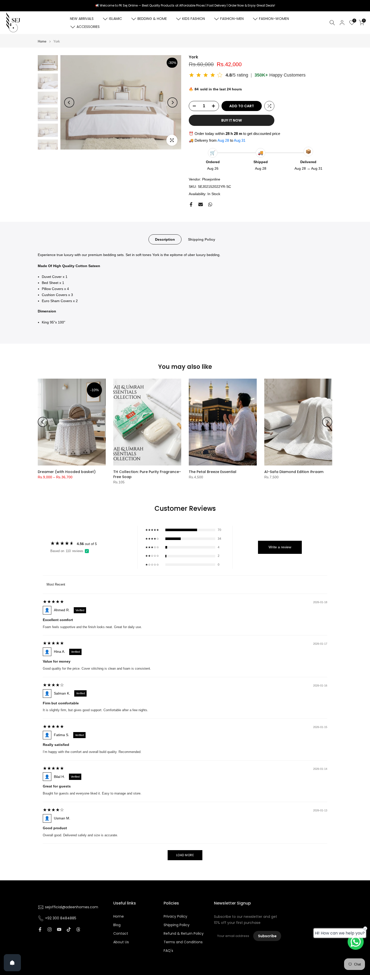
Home (42, 41)
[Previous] (69, 102)
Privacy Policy (175, 916)
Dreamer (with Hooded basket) (67, 471)
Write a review (280, 547)
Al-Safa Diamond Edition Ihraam (293, 471)
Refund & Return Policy (184, 933)
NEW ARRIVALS (82, 18)
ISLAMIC (115, 18)
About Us (121, 942)
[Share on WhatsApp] (210, 204)
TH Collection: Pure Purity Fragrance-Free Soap (147, 474)
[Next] (172, 102)
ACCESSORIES (88, 26)
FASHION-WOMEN (274, 18)
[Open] (12, 962)
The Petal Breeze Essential (212, 471)
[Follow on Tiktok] (68, 929)
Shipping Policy (201, 239)
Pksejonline (211, 179)
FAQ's (168, 950)
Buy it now (231, 120)
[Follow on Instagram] (49, 929)
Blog (117, 925)
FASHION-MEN (232, 18)
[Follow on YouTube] (59, 929)
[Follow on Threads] (78, 929)
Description (165, 239)
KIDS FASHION (193, 18)
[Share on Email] (200, 204)
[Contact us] (356, 942)
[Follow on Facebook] (40, 929)
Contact (120, 933)
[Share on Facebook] (191, 204)
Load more (185, 855)
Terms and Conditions (183, 942)
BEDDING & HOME (152, 18)
